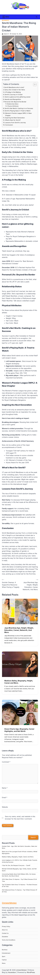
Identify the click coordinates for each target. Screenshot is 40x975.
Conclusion (9, 125)
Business (4, 949)
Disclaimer (5, 936)
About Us (5, 930)
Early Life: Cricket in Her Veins (15, 90)
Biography (5, 20)
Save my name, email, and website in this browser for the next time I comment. (20, 817)
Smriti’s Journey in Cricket (13, 94)
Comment (6, 762)
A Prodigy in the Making (13, 92)
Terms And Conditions (8, 940)
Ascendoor (12, 972)
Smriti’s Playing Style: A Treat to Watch (17, 111)
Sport (3, 956)
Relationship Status (12, 104)
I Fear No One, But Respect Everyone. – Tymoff (16, 865)
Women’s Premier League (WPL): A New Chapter (18, 114)
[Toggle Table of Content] (34, 84)
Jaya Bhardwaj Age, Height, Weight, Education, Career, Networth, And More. (19, 630)
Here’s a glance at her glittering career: (18, 97)
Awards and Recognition (13, 99)
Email (4, 797)
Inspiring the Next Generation (15, 118)
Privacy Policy (6, 926)
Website (5, 807)
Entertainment (6, 953)
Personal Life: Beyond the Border (15, 102)
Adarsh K (6, 34)
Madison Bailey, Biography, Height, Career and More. (18, 857)
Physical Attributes (13, 106)
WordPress (31, 972)
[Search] (36, 16)
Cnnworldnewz (9, 903)
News (3, 963)
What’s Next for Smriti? (13, 120)
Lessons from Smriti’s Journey (15, 122)
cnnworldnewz (21, 970)
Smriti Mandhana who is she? (14, 87)
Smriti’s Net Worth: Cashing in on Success (19, 108)
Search (33, 837)
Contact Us (5, 933)
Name (4, 788)
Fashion (4, 960)
